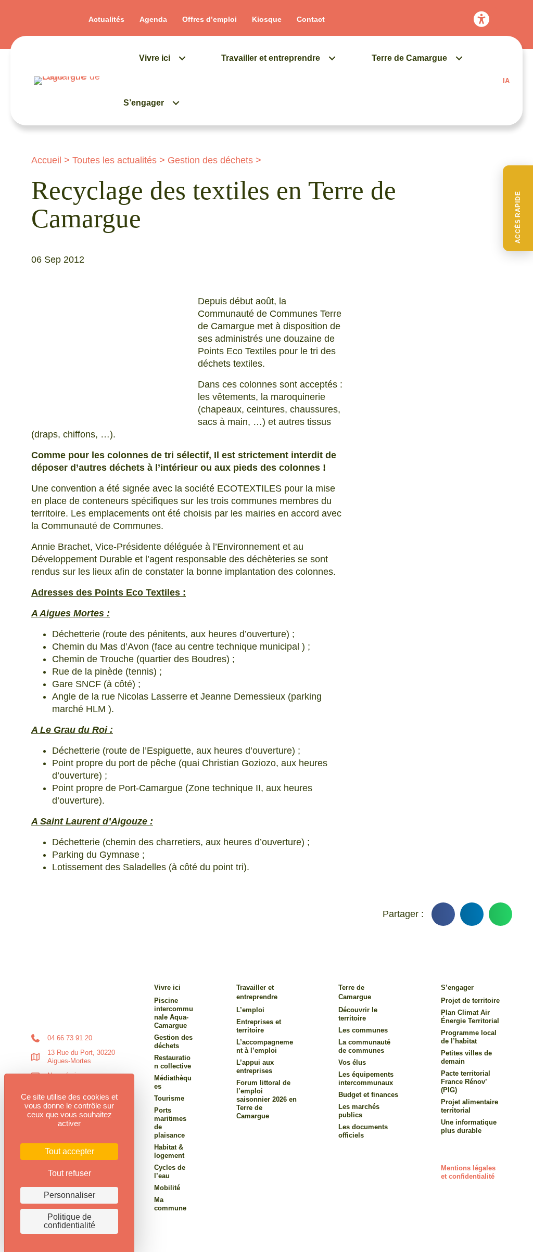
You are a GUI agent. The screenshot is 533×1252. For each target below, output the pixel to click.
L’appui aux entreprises (255, 1067)
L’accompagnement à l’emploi (264, 1046)
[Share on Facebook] (443, 914)
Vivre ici (154, 58)
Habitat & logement (169, 1151)
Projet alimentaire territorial (469, 1106)
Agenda (153, 19)
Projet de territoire (470, 1000)
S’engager (143, 102)
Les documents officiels (363, 1131)
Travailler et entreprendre (270, 58)
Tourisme (169, 1098)
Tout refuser (69, 1173)
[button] (518, 208)
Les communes (363, 1030)
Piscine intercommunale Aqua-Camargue (173, 1013)
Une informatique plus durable (469, 1126)
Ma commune (170, 1204)
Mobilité (167, 1188)
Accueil (46, 160)
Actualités (106, 19)
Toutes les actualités (114, 160)
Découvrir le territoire (357, 1014)
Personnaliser (69, 1195)
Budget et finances (368, 1095)
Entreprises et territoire (258, 1026)
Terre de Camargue (409, 58)
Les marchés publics (358, 1111)
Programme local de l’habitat (469, 1037)
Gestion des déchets (210, 160)
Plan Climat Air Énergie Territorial (470, 1017)
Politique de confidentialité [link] (69, 1221)
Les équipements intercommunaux (366, 1078)
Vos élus (352, 1062)
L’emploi (250, 1010)
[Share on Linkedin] (472, 914)
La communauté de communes (364, 1046)
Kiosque (267, 19)
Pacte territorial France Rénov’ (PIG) (465, 1081)
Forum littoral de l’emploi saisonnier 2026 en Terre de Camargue (266, 1099)
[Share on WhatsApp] (500, 914)
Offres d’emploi (209, 19)
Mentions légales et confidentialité (468, 1172)
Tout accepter (69, 1151)
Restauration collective (172, 1062)
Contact (311, 19)
